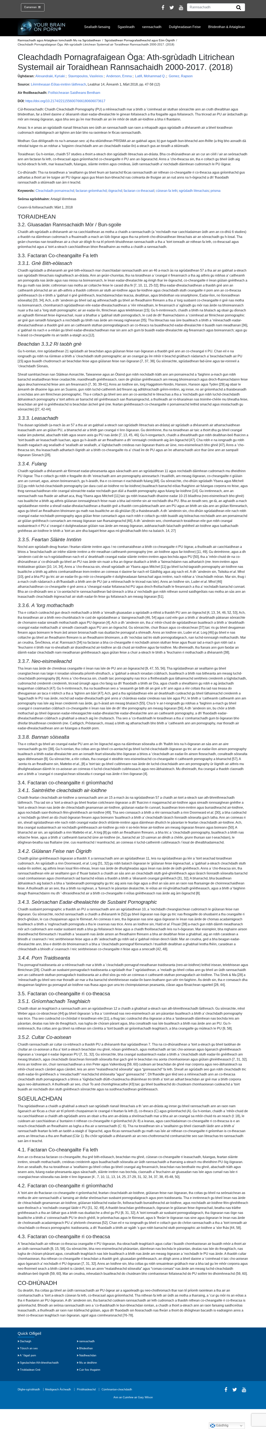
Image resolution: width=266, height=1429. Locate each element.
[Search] (238, 8)
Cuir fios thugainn (89, 1369)
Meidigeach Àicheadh (58, 1389)
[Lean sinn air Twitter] (171, 8)
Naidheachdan (87, 1355)
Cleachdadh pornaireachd (55, 190)
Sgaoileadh (126, 27)
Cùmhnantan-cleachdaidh (117, 1389)
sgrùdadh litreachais (194, 190)
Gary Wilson (145, 1397)
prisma (215, 190)
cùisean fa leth (166, 190)
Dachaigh (25, 1341)
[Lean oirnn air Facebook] (162, 8)
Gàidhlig (221, 1425)
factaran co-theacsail (139, 190)
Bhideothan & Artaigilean (226, 27)
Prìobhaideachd (86, 1389)
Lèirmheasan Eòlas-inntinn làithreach (58, 84)
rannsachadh (151, 27)
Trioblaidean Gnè (30, 1369)
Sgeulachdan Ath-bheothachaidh (39, 1362)
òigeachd (115, 190)
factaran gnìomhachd (91, 190)
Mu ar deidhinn (88, 1362)
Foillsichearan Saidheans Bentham (74, 92)
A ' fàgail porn (28, 1355)
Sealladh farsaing (97, 27)
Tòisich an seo (29, 1348)
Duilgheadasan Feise (185, 27)
